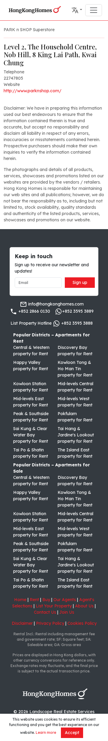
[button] (76, 10)
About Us (84, 606)
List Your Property (54, 606)
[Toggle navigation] (93, 10)
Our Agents (64, 599)
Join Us (66, 612)
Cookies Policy (82, 623)
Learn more (46, 732)
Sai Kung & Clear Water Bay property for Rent (30, 435)
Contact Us (45, 612)
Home (20, 599)
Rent (34, 599)
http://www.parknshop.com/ (33, 90)
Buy (46, 599)
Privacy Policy (50, 623)
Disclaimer (22, 623)
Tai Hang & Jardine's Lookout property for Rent (76, 435)
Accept (72, 732)
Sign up (80, 282)
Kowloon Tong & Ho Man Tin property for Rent (75, 369)
